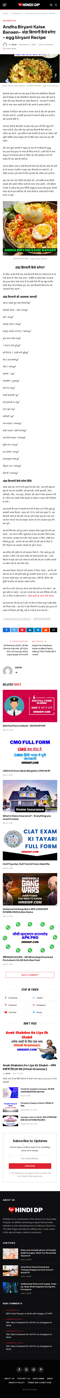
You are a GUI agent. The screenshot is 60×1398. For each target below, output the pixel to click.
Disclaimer (38, 1378)
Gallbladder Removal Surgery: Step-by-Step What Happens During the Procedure (39, 1287)
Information (9, 21)
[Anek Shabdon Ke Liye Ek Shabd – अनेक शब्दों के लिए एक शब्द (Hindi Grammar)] (30, 1045)
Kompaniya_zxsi (13, 1319)
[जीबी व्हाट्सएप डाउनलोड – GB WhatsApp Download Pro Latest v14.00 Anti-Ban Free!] (30, 937)
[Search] (51, 5)
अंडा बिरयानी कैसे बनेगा (42, 619)
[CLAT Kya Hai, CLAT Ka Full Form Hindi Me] (30, 844)
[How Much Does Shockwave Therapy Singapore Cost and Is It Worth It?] (10, 1270)
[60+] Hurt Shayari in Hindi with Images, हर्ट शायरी (29, 1313)
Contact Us (23, 1378)
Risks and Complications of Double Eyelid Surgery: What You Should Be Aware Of (38, 1253)
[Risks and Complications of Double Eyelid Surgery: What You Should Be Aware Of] (10, 1253)
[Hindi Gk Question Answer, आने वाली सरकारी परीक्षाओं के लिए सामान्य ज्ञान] (10, 1092)
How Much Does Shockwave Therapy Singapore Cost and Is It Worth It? (37, 1270)
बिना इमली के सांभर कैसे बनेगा (41, 596)
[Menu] (4, 5)
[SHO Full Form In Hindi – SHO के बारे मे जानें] (30, 706)
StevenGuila (11, 1310)
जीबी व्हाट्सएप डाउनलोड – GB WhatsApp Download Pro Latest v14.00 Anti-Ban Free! (28, 959)
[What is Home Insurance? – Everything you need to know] (30, 796)
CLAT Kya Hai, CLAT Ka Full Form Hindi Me (26, 864)
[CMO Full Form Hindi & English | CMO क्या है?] (30, 751)
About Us (9, 1378)
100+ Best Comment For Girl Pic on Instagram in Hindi (29, 1324)
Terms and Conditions (39, 1383)
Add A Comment (30, 975)
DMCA (50, 1378)
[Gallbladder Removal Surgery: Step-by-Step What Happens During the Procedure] (10, 1287)
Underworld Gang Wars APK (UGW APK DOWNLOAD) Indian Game (25, 911)
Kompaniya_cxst (13, 1331)
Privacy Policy (27, 1176)
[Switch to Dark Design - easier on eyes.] (55, 5)
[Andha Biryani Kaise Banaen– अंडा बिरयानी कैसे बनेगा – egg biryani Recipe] (30, 68)
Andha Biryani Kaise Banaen (17, 619)
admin (14, 44)
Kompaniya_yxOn (13, 1343)
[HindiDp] (29, 5)
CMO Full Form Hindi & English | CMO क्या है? (26, 770)
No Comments (47, 44)
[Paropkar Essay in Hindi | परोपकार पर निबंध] (10, 1106)
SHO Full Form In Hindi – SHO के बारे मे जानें (24, 725)
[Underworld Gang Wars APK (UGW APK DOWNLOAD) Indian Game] (30, 889)
